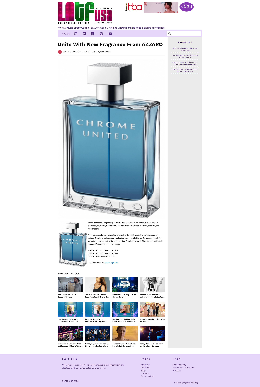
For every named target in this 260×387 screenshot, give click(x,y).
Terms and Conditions (183, 367)
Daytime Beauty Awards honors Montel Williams (68, 320)
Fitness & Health (118, 28)
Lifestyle (79, 28)
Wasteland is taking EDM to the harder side (124, 296)
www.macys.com (111, 263)
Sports (131, 28)
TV (59, 28)
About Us (145, 365)
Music (70, 28)
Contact (144, 373)
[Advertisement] (161, 19)
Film (64, 28)
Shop (143, 370)
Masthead (145, 367)
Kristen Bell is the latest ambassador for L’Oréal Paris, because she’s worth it (152, 296)
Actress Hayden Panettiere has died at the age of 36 (123, 345)
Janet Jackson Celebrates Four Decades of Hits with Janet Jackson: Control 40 (96, 296)
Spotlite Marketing (191, 383)
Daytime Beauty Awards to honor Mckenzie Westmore (123, 320)
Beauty (95, 28)
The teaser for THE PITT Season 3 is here (68, 296)
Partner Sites (147, 376)
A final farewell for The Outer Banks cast (152, 320)
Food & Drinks (143, 28)
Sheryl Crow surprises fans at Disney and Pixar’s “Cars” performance (70, 345)
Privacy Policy (179, 365)
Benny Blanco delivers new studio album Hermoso (151, 345)
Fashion (103, 28)
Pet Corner (158, 28)
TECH (87, 28)
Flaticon (177, 370)
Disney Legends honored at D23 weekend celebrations (96, 345)
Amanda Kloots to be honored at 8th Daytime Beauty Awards (95, 320)
